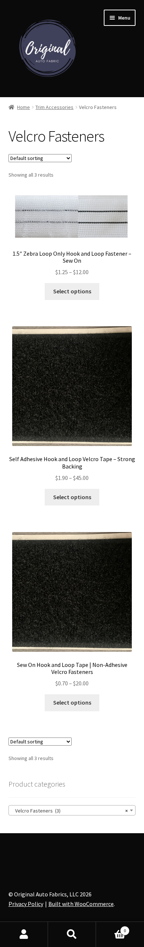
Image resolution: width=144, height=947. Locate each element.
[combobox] (72, 810)
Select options (72, 291)
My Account (24, 934)
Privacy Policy (25, 903)
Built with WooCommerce (81, 903)
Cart (111, 928)
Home (23, 107)
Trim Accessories (54, 107)
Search (72, 934)
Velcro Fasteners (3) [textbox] (70, 810)
